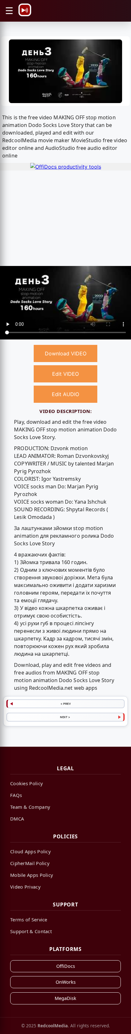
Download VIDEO (65, 353)
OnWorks (66, 982)
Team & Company (30, 807)
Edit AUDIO (65, 394)
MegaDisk (65, 998)
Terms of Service (28, 919)
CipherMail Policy (30, 863)
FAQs (16, 795)
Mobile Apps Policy (31, 875)
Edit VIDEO (65, 374)
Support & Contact (31, 931)
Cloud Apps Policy (30, 851)
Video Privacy (25, 887)
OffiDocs (65, 966)
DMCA (17, 818)
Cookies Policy (26, 783)
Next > (65, 717)
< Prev (66, 703)
